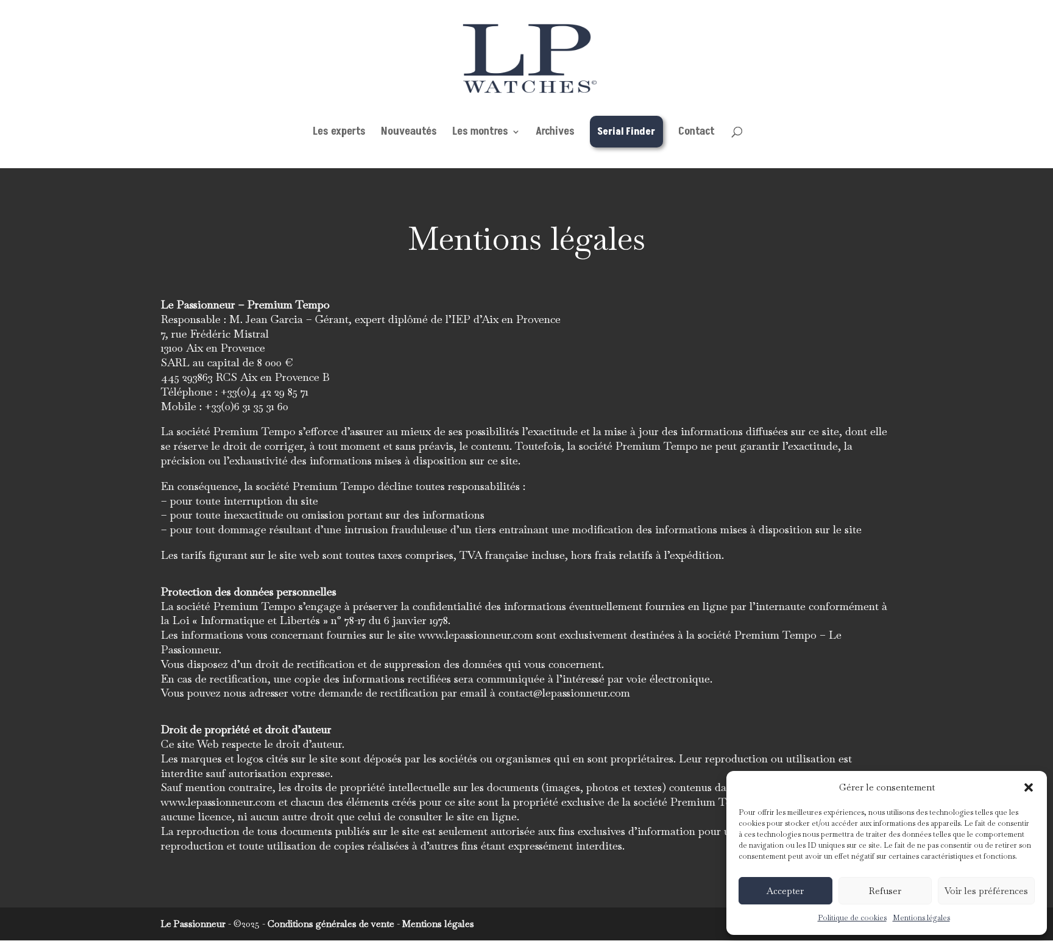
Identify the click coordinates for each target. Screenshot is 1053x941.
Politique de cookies (852, 918)
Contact (696, 133)
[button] (1029, 787)
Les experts (339, 133)
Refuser (885, 891)
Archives (555, 133)
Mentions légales (921, 918)
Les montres (480, 133)
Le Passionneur (193, 923)
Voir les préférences (986, 891)
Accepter (785, 891)
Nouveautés (409, 133)
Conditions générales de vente (331, 923)
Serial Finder (626, 131)
